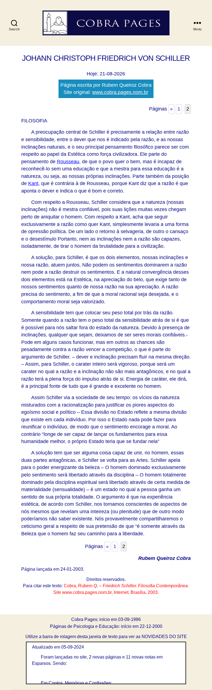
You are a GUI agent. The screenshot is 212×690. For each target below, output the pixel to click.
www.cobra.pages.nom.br (120, 92)
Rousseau (68, 161)
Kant (33, 183)
